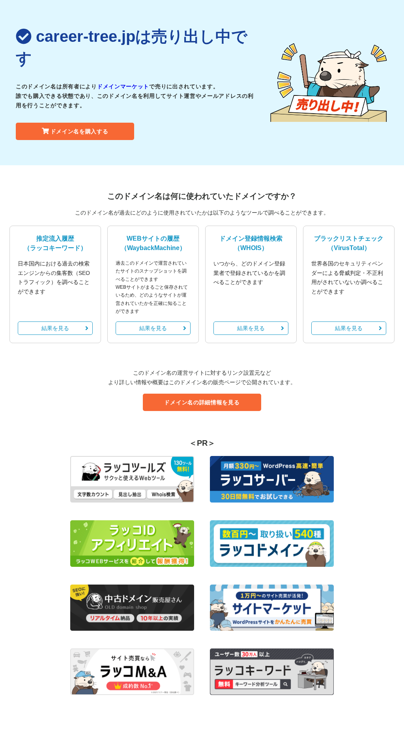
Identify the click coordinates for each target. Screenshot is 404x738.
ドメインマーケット (123, 86)
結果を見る (55, 328)
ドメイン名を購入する (79, 131)
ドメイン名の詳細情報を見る (201, 402)
